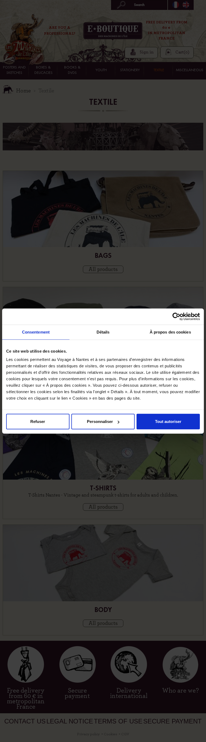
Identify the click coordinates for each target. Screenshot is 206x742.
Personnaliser (100, 421)
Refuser (37, 421)
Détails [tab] (103, 332)
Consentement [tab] (36, 332)
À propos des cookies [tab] (170, 332)
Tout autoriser (168, 421)
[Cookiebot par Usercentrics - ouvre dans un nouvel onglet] (176, 316)
